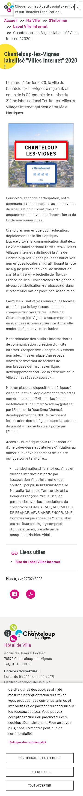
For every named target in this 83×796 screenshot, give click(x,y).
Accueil (10, 20)
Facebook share (14, 594)
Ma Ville (33, 20)
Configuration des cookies (39, 758)
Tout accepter (39, 785)
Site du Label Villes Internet (37, 561)
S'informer (58, 20)
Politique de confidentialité (27, 742)
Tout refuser (39, 772)
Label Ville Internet (30, 26)
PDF (30, 594)
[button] (41, 155)
